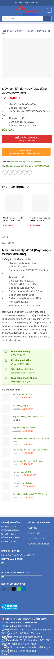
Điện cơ (19, 31)
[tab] (27, 237)
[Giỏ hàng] (49, 10)
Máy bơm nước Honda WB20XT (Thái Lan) (13, 219)
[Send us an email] (13, 589)
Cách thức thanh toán (39, 544)
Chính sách (34, 533)
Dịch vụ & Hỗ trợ (36, 538)
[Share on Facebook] (9, 172)
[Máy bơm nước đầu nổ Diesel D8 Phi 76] (40, 203)
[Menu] (3, 10)
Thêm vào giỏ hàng (27, 138)
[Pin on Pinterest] (24, 172)
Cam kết (32, 528)
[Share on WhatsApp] (4, 172)
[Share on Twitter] (14, 172)
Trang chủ (7, 31)
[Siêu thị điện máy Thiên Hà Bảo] (27, 10)
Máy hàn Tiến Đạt (18, 162)
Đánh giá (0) (8, 243)
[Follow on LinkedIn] (24, 589)
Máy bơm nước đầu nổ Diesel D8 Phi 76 (40, 219)
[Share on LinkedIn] (29, 172)
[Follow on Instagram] (9, 589)
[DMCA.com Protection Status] (9, 607)
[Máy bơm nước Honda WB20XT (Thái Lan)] (14, 203)
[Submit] (47, 18)
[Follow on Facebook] (4, 589)
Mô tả (5, 237)
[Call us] (19, 589)
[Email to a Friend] (19, 172)
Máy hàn (30, 31)
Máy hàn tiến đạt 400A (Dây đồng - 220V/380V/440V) (27, 166)
